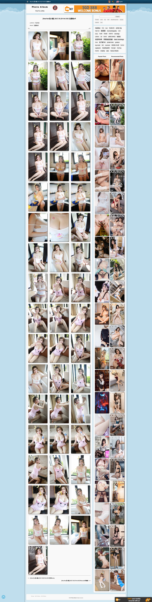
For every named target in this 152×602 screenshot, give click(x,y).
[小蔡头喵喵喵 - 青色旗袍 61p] (102, 270)
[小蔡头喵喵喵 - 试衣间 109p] (102, 536)
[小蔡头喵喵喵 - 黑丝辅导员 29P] (102, 92)
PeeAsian (97, 19)
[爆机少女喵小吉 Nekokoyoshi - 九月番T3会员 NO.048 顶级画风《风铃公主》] (102, 247)
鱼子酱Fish (102, 42)
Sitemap (32, 596)
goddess (117, 42)
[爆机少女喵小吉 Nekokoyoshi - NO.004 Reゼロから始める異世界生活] (102, 181)
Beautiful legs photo (114, 19)
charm (101, 19)
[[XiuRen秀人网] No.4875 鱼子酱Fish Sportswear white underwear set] (117, 181)
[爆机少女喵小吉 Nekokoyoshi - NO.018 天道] (117, 92)
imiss (96, 33)
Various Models (114, 51)
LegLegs (121, 19)
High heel (97, 30)
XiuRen (97, 28)
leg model (97, 45)
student (105, 36)
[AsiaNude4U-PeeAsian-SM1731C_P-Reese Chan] (102, 225)
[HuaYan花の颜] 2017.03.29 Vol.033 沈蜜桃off (40, 1)
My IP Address (37, 596)
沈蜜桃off (36, 25)
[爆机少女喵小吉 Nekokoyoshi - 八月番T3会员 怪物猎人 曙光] (102, 558)
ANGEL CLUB (115, 45)
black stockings (119, 39)
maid (119, 30)
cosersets (107, 45)
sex (107, 51)
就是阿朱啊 (98, 39)
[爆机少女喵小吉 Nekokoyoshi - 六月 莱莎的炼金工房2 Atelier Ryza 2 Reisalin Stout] (102, 358)
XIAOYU (111, 33)
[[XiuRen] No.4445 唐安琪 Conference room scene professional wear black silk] (117, 336)
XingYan (97, 50)
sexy (105, 19)
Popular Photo (102, 56)
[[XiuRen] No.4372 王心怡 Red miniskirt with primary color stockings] (117, 381)
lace (107, 28)
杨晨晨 (118, 36)
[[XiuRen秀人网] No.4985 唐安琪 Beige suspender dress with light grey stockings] (117, 137)
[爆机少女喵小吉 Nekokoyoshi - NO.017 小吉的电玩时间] (102, 114)
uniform (97, 36)
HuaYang (119, 48)
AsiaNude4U (106, 48)
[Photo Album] (27, 2)
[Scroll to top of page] (3, 597)
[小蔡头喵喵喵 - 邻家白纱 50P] (102, 203)
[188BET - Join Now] (94, 12)
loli (101, 36)
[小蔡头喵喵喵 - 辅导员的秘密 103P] (102, 491)
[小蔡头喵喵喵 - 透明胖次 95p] (102, 159)
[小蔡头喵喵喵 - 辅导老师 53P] (102, 514)
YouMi (100, 33)
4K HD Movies (43, 596)
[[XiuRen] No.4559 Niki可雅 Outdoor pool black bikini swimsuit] (117, 270)
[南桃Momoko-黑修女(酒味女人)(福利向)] (102, 381)
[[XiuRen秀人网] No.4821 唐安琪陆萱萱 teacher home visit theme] (117, 225)
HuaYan (37, 22)
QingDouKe (111, 28)
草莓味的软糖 (108, 39)
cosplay (102, 51)
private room (110, 42)
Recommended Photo (117, 56)
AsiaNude (97, 22)
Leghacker (98, 48)
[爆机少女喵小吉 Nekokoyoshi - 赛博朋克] (102, 403)
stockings (116, 33)
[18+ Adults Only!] (109, 1)
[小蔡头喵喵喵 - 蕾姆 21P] (102, 425)
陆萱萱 (103, 31)
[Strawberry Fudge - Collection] (117, 70)
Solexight (113, 48)
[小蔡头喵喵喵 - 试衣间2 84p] (102, 469)
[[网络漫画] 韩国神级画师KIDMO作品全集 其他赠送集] (102, 447)
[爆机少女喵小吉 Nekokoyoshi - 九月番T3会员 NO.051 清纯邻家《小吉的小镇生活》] (102, 314)
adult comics (111, 36)
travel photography (112, 31)
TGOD (105, 33)
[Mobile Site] (113, 1)
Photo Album (40, 7)
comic (101, 22)
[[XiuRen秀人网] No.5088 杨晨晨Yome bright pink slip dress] (117, 114)
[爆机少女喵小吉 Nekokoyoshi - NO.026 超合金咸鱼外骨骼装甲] (102, 137)
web (103, 45)
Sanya (96, 42)
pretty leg (119, 28)
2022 (108, 19)
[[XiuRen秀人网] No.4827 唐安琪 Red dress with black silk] (117, 203)
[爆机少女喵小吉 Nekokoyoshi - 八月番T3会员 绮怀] (102, 292)
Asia (103, 28)
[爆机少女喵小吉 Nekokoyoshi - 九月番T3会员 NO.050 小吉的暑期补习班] (102, 580)
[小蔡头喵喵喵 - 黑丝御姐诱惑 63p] (102, 336)
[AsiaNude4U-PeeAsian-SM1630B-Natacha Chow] (102, 70)
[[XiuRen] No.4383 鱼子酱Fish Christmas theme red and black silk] (117, 358)
